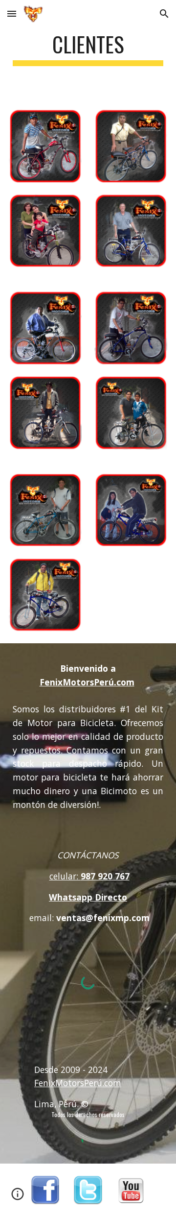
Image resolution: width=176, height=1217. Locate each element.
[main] (88, 48)
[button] (11, 13)
